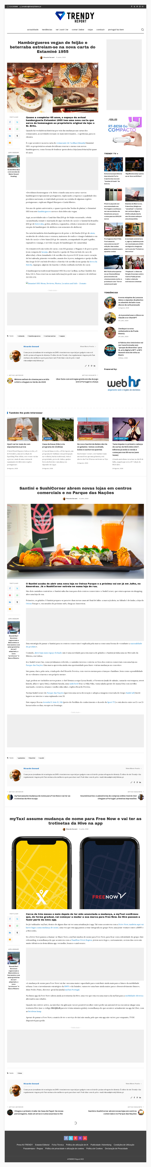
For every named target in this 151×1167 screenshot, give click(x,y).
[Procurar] (142, 29)
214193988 (13, 6)
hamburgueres (34, 336)
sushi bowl (73, 683)
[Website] (85, 365)
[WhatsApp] (17, 129)
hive (20, 1073)
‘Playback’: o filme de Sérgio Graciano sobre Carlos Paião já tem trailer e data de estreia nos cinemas (134, 276)
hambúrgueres (44, 211)
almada (21, 336)
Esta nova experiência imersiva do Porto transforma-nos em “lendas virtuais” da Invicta (113, 179)
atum (92, 233)
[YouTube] (142, 6)
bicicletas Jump (34, 1011)
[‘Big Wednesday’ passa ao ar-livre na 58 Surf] (134, 164)
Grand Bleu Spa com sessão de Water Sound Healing (14, 173)
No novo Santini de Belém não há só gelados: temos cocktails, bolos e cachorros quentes (92, 447)
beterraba (39, 224)
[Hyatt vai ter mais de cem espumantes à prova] (23, 429)
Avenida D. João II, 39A (53, 702)
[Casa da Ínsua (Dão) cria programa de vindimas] (58, 429)
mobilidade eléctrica (134, 995)
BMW (66, 986)
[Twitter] (134, 6)
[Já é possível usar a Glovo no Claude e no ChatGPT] (110, 318)
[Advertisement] (62, 173)
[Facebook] (131, 6)
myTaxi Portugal (72, 989)
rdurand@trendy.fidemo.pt (34, 361)
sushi (42, 758)
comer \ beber (15, 438)
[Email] (10, 143)
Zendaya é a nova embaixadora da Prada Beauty (128, 331)
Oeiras (29, 603)
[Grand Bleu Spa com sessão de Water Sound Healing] (13, 161)
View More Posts (87, 346)
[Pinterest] (137, 6)
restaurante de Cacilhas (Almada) (71, 143)
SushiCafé (130, 693)
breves (48, 438)
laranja (45, 252)
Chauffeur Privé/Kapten (81, 940)
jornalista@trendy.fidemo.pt (31, 6)
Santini (32, 758)
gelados (22, 758)
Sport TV (111, 702)
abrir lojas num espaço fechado (48, 653)
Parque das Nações (34, 665)
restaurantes (50, 336)
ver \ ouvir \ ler (121, 438)
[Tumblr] (17, 136)
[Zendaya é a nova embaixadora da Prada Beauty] (110, 333)
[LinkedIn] (10, 136)
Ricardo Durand (48, 57)
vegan (62, 336)
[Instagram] (139, 6)
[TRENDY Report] (75, 17)
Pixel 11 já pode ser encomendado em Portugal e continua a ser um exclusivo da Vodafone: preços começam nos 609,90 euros (112, 211)
